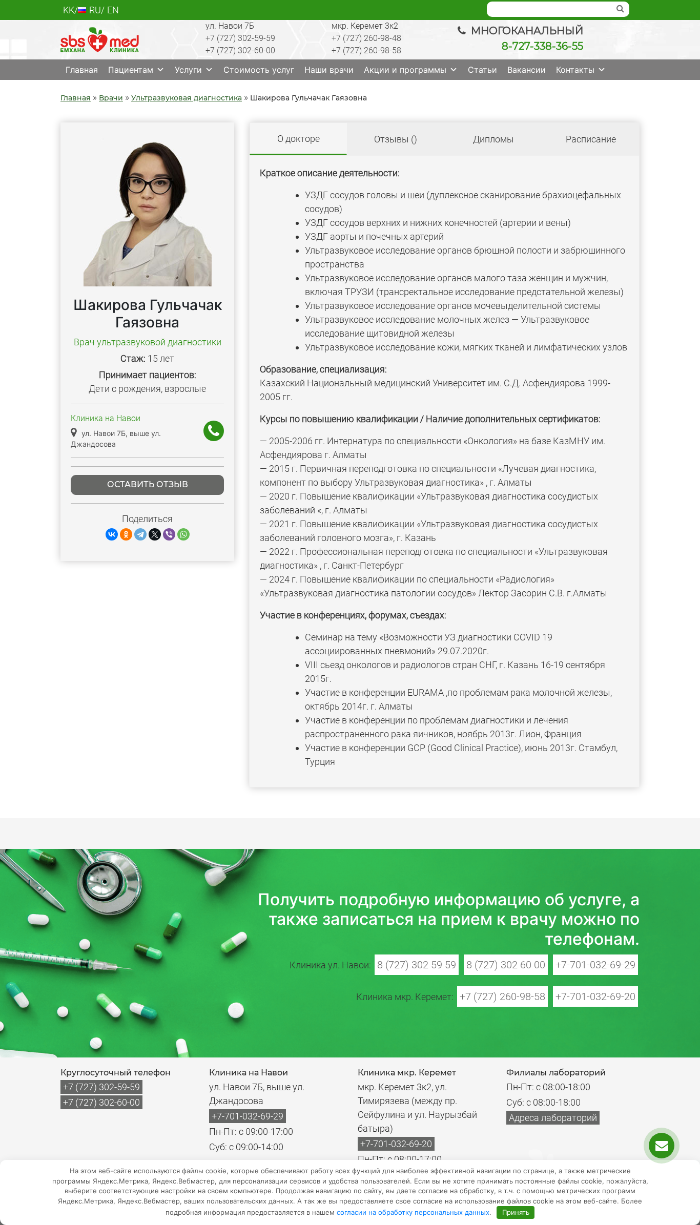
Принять (515, 1212)
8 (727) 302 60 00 (505, 965)
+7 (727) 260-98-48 (366, 38)
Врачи (111, 97)
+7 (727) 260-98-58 (366, 50)
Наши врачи (329, 70)
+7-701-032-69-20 (595, 996)
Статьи (482, 70)
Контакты (575, 70)
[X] (155, 534)
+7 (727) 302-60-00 (240, 50)
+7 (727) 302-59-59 (240, 38)
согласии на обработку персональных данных (413, 1212)
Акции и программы (405, 70)
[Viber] (169, 534)
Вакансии (526, 70)
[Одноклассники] (126, 534)
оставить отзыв (147, 484)
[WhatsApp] (183, 534)
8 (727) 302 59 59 (416, 965)
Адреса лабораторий (553, 1117)
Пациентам (130, 70)
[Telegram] (140, 534)
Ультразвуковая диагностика (186, 97)
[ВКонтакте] (112, 534)
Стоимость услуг (258, 70)
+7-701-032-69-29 (595, 965)
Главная (82, 70)
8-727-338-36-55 (542, 46)
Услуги (188, 70)
